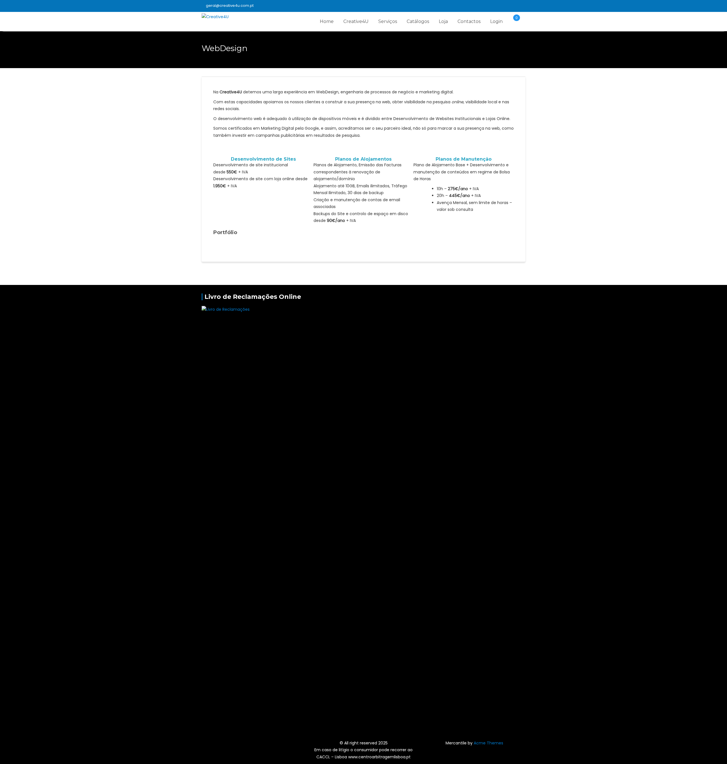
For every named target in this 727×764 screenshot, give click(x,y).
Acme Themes (488, 743)
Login (496, 21)
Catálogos (418, 21)
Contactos (469, 21)
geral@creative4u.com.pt (230, 5)
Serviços (387, 21)
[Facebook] (520, 6)
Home (327, 21)
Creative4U (356, 21)
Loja (443, 21)
